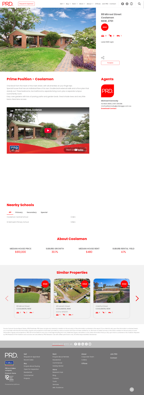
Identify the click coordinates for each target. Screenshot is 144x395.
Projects (27, 378)
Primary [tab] (19, 212)
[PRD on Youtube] (131, 3)
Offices (98, 4)
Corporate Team (87, 357)
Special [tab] (44, 212)
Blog (54, 375)
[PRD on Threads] (86, 344)
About (83, 354)
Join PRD (105, 4)
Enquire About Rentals (61, 357)
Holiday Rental (58, 366)
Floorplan (110, 63)
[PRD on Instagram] (127, 3)
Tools (55, 381)
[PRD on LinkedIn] (82, 344)
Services (56, 384)
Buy (25, 363)
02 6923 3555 (106, 103)
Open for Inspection (31, 369)
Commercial (28, 375)
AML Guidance (58, 387)
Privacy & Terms (10, 373)
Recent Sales (28, 360)
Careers (56, 378)
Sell (25, 354)
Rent (55, 354)
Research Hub (58, 372)
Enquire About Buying (32, 366)
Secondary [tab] (32, 212)
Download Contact (108, 108)
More (55, 369)
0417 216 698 (117, 103)
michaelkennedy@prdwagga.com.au (116, 106)
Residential (28, 372)
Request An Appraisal (26, 4)
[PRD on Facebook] (122, 3)
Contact (113, 4)
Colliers (84, 360)
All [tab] (10, 212)
